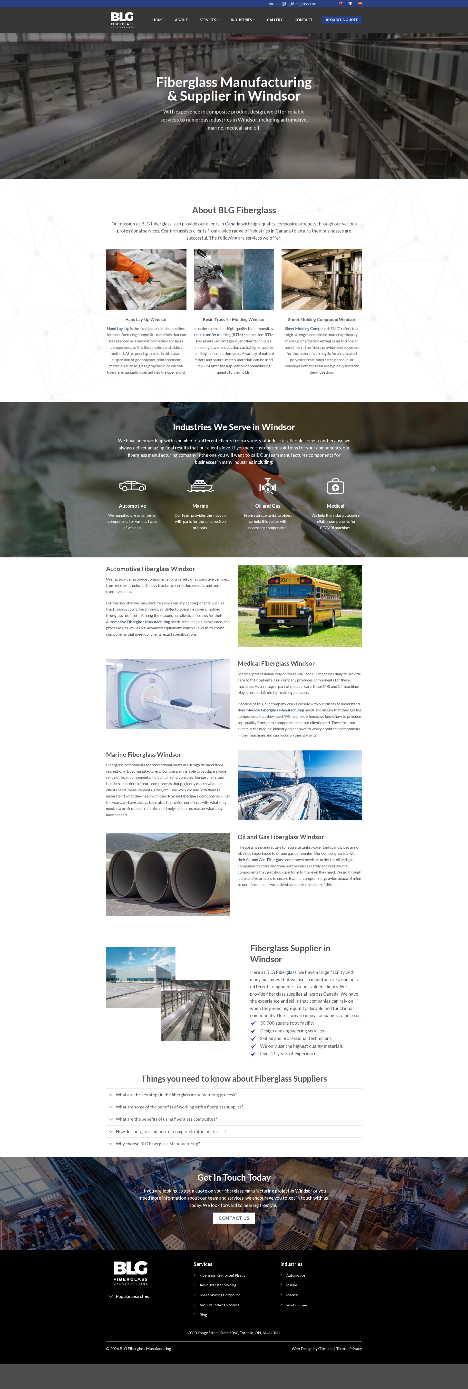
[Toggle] (111, 1095)
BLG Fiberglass (281, 972)
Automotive (295, 1275)
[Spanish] (360, 4)
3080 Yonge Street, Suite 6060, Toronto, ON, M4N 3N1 (234, 1332)
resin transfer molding (212, 334)
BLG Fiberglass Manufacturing (145, 1348)
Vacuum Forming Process (219, 1305)
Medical (292, 1295)
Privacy (355, 1348)
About (181, 20)
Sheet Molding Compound (307, 328)
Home (157, 20)
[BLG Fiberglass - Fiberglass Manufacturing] (122, 20)
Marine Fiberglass (183, 796)
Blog (203, 1315)
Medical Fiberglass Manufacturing (275, 710)
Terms (341, 1348)
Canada (232, 223)
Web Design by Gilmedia (312, 1348)
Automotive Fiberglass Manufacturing (138, 621)
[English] (340, 4)
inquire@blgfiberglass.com (293, 3)
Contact (303, 20)
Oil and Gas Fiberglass (265, 859)
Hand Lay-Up (118, 328)
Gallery (275, 20)
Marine (291, 1285)
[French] (350, 4)
